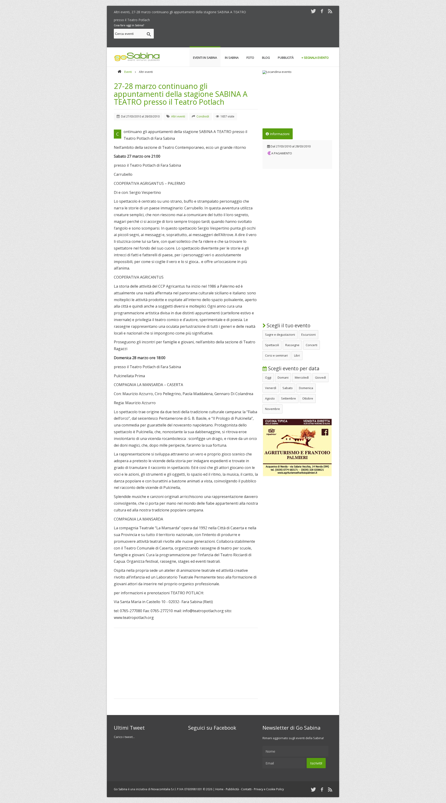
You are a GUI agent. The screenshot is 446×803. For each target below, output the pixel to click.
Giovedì (320, 377)
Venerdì (270, 388)
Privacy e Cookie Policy (269, 789)
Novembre (272, 409)
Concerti (311, 345)
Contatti (246, 789)
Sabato (287, 388)
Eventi (128, 72)
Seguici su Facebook (212, 727)
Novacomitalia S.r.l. (163, 789)
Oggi (268, 377)
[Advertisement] (247, 34)
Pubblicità (232, 789)
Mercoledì (302, 377)
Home (219, 789)
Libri (297, 355)
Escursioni (308, 334)
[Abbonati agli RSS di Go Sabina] (330, 11)
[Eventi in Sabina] (137, 60)
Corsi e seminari (276, 355)
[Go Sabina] (119, 72)
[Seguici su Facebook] (322, 11)
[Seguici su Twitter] (313, 11)
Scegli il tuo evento (288, 325)
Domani (283, 377)
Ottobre (307, 398)
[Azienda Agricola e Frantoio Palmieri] (297, 475)
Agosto (270, 398)
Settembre (288, 398)
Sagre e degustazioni (280, 334)
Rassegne (292, 345)
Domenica (306, 388)
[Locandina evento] (297, 72)
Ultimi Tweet (129, 727)
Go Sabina (120, 789)
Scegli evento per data (293, 368)
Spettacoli (272, 345)
